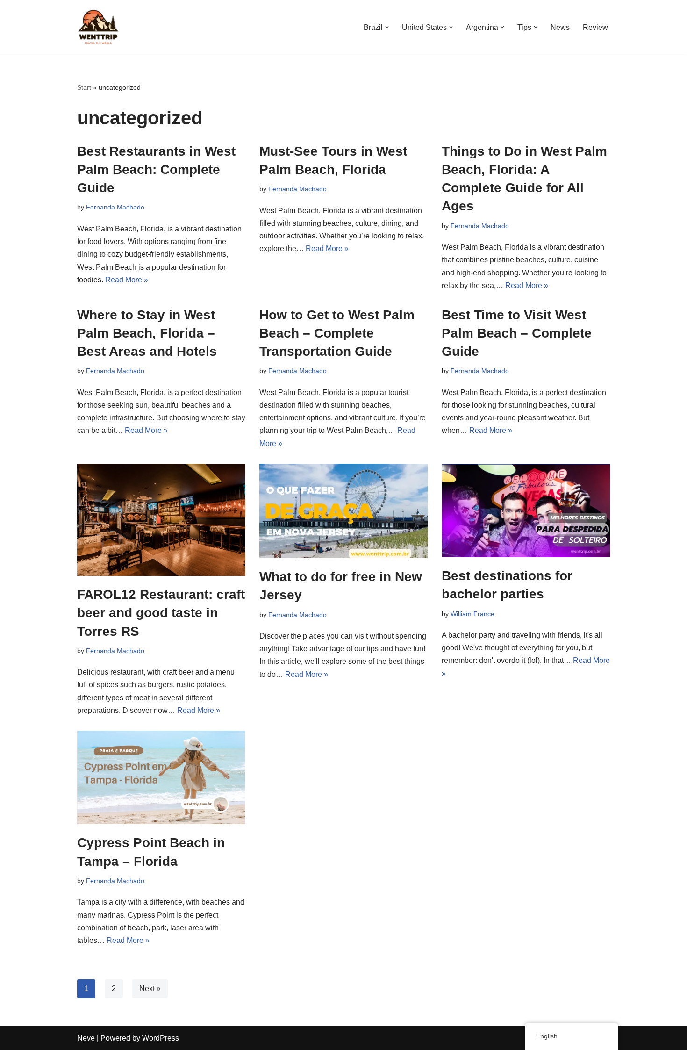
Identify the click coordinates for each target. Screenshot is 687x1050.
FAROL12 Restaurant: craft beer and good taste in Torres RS (161, 612)
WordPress (160, 1038)
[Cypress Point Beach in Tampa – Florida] (161, 778)
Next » (150, 988)
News (560, 27)
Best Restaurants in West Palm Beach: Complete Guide (156, 169)
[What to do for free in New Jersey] (343, 511)
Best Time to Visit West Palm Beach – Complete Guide (517, 333)
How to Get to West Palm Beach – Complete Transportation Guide (337, 333)
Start (84, 87)
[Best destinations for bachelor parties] (526, 510)
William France (472, 614)
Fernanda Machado (115, 207)
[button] (387, 27)
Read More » (126, 280)
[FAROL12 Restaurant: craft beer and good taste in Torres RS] (161, 520)
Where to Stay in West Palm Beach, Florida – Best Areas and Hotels (147, 333)
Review (595, 27)
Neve (86, 1038)
